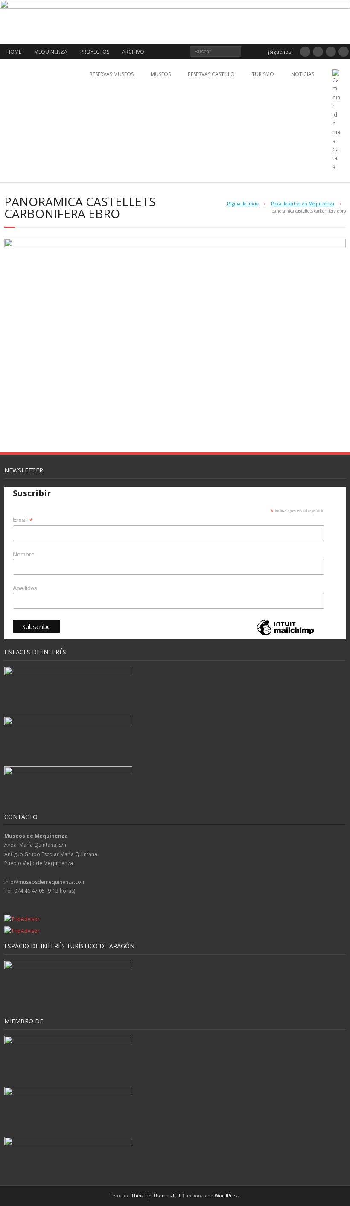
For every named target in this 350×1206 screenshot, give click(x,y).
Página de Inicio (242, 204)
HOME (13, 51)
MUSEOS (161, 74)
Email (23, 520)
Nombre (24, 554)
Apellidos (25, 588)
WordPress (227, 1195)
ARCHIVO (133, 51)
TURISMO (263, 74)
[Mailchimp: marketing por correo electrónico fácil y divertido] (285, 634)
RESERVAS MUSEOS (112, 74)
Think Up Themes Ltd (155, 1195)
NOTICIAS (302, 74)
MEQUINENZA (50, 51)
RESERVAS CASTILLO (211, 74)
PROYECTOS (94, 51)
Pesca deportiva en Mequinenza (302, 204)
